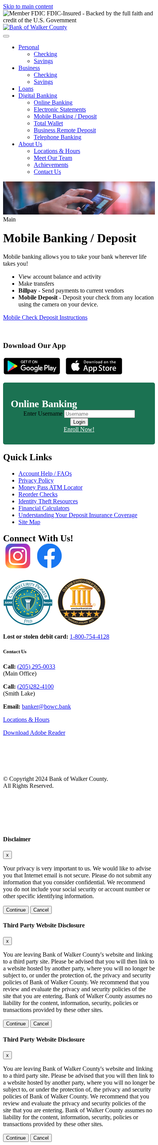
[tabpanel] (79, 421)
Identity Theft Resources (48, 501)
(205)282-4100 (35, 686)
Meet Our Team (53, 158)
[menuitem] (86, 54)
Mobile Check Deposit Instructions (45, 317)
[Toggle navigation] (6, 36)
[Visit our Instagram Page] (17, 565)
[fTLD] (28, 623)
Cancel (41, 910)
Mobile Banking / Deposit (65, 116)
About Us (30, 144)
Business (29, 68)
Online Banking (53, 102)
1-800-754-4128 (89, 636)
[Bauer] (81, 623)
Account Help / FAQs (45, 473)
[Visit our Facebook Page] (49, 565)
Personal (28, 47)
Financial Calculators (43, 508)
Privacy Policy (36, 480)
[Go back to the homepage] (49, 765)
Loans (25, 88)
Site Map (29, 522)
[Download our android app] (32, 372)
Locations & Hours (57, 151)
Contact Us (47, 171)
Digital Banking (37, 95)
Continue (16, 910)
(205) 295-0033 (36, 666)
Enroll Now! (79, 429)
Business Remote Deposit (65, 130)
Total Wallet (48, 123)
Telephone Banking (57, 137)
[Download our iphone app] (94, 372)
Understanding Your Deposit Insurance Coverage (77, 515)
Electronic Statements (60, 109)
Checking (45, 54)
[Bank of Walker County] (35, 27)
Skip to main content (28, 6)
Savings (43, 61)
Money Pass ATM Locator (50, 487)
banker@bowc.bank (46, 706)
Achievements (51, 164)
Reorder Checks (38, 494)
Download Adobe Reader (34, 732)
